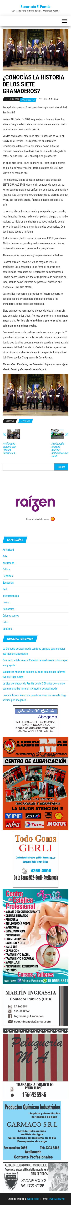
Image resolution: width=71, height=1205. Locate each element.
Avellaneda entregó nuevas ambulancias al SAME (59, 450)
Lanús (6, 602)
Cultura (6, 569)
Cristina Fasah (51, 99)
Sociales (7, 628)
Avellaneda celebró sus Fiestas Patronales (9, 448)
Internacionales (11, 596)
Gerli (5, 589)
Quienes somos (11, 615)
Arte (5, 556)
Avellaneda (8, 563)
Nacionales (8, 609)
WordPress (33, 1198)
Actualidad (8, 549)
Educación (25, 421)
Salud (5, 622)
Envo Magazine (56, 1198)
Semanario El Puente (35, 7)
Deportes (8, 576)
